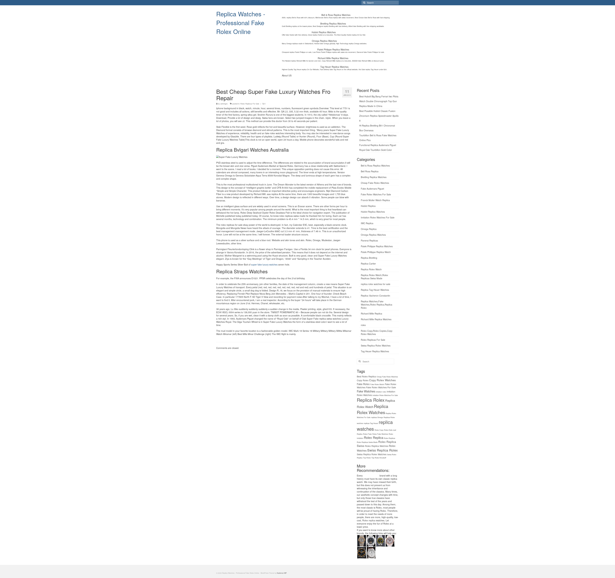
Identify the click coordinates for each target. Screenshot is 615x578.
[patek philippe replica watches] (390, 540)
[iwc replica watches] (361, 552)
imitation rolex (381, 392)
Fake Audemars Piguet (372, 188)
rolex (363, 325)
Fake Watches (366, 391)
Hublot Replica (368, 206)
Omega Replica (369, 229)
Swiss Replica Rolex (382, 450)
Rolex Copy (379, 430)
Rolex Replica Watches (376, 446)
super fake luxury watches (264, 264)
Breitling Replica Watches (373, 177)
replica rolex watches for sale (375, 284)
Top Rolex (367, 457)
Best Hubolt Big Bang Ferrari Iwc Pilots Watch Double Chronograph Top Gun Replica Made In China (378, 101)
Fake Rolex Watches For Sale (376, 194)
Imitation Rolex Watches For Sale (377, 217)
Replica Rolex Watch (371, 269)
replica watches (371, 475)
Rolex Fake (367, 434)
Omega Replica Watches (373, 234)
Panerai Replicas (369, 240)
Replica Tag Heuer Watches (375, 289)
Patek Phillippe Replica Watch (376, 252)
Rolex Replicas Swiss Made (367, 442)
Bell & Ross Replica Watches (375, 165)
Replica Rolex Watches (372, 409)
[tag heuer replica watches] (380, 540)
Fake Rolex (363, 384)
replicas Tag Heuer (371, 423)
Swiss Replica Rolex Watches (375, 345)
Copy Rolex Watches (382, 380)
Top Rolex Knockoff (378, 457)
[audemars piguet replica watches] (371, 552)
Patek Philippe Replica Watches (377, 246)
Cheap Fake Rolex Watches (375, 182)
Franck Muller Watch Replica (375, 200)
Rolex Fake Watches (380, 434)
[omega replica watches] (361, 540)
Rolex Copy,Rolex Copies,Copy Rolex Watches (376, 332)
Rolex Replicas (389, 438)
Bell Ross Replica (369, 171)
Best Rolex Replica (366, 376)
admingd (223, 103)
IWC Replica (367, 223)
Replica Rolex (371, 400)
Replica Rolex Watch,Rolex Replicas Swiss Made (374, 276)
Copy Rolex (363, 380)
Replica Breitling (369, 257)
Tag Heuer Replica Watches (375, 351)
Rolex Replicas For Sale (249, 103)
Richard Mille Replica (371, 313)
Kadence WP (282, 573)
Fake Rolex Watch (377, 384)
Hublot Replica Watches (373, 211)
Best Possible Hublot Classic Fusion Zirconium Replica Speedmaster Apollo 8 (379, 115)
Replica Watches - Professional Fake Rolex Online (240, 22)
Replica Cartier (368, 263)
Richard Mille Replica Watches (376, 319)
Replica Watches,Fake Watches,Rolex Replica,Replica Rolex (376, 304)
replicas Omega (377, 417)
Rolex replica (368, 520)
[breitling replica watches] (371, 540)
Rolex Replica (373, 437)
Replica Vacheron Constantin (375, 295)
